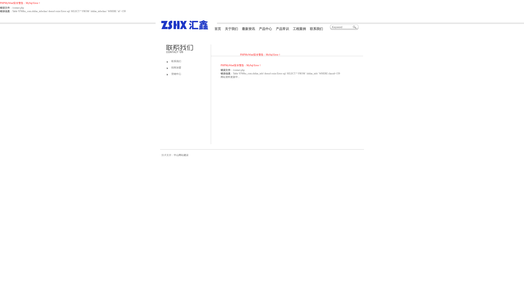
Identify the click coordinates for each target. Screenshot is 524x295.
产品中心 (265, 29)
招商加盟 (176, 67)
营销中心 (176, 74)
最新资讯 (248, 29)
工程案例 (299, 29)
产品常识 (282, 29)
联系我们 (316, 29)
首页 (218, 29)
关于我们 (231, 29)
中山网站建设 (181, 155)
